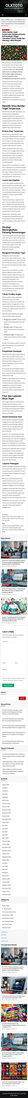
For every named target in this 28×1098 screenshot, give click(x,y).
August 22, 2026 (11, 1029)
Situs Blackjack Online (8, 921)
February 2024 (6, 879)
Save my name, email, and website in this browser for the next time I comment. (14, 679)
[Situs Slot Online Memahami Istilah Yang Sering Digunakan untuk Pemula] (14, 1071)
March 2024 (5, 875)
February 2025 (6, 841)
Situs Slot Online (6, 927)
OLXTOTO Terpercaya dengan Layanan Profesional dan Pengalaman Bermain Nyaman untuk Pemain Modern (13, 562)
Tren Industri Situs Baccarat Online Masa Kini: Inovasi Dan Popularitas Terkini (13, 719)
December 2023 (6, 885)
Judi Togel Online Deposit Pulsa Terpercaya (13, 754)
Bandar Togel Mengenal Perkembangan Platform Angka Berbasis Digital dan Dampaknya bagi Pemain (14, 619)
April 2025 (5, 835)
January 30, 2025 (11, 43)
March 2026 (5, 800)
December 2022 (6, 894)
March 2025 (5, 838)
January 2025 (5, 844)
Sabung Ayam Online (7, 915)
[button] (2, 15)
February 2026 (6, 803)
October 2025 (6, 816)
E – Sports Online (6, 908)
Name (4, 663)
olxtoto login (4, 932)
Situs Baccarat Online (8, 918)
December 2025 (6, 809)
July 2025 (4, 825)
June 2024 (5, 866)
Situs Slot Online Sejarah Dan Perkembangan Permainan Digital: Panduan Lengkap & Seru (14, 726)
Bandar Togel (6, 29)
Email (16, 663)
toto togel (3, 934)
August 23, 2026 (11, 566)
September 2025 (6, 819)
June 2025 (5, 828)
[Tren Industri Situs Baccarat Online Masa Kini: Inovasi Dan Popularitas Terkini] (14, 985)
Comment (5, 641)
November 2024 (6, 850)
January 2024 (5, 882)
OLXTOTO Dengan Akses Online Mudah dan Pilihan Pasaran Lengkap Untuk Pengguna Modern (13, 590)
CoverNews (23, 1093)
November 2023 (6, 888)
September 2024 (6, 857)
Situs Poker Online (7, 924)
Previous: (13, 517)
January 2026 (5, 806)
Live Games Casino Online (9, 912)
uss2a (5, 43)
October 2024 (6, 853)
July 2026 (4, 787)
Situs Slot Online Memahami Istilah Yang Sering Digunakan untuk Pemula (13, 742)
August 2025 (5, 822)
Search (3, 692)
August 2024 (5, 860)
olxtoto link (4, 938)
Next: (13, 527)
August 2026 (5, 784)
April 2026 (5, 797)
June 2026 (5, 791)
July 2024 (4, 863)
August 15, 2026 (11, 622)
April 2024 (5, 872)
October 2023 (6, 891)
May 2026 (5, 794)
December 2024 (6, 847)
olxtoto (14, 5)
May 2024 (5, 869)
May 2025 (5, 831)
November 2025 (6, 813)
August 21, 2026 (11, 594)
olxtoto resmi (4, 941)
